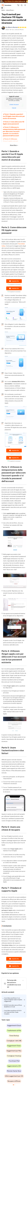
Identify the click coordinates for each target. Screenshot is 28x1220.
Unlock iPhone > (10, 10)
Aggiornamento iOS (14, 1066)
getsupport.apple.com (8, 910)
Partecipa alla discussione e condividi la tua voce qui (14, 983)
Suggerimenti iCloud (14, 1025)
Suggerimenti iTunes (14, 1046)
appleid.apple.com (12, 513)
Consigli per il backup (14, 1056)
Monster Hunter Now (14, 1071)
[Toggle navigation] (24, 5)
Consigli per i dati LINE (14, 1041)
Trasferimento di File (14, 1030)
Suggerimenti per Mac (14, 1051)
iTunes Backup (14, 1036)
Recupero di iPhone (14, 1081)
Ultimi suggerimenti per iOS (14, 1076)
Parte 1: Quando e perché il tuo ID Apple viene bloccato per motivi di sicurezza (14, 116)
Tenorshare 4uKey (7, 945)
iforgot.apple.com (12, 686)
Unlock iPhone (19, 29)
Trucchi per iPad (14, 1061)
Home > (3, 10)
